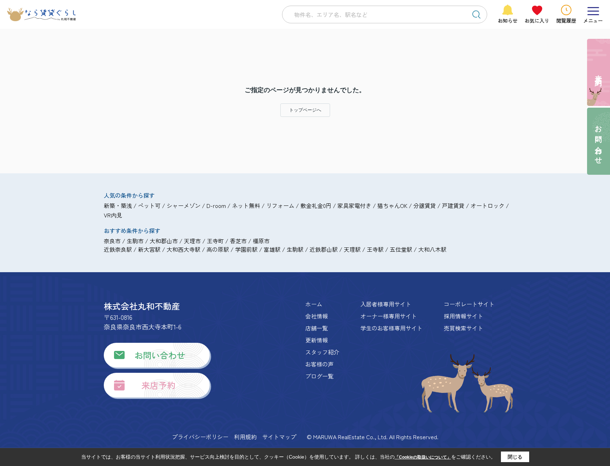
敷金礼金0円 (315, 205)
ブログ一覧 (319, 376)
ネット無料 (246, 205)
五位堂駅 (401, 249)
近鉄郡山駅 (324, 249)
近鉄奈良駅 (118, 249)
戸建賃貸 (453, 205)
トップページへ (305, 110)
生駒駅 (295, 249)
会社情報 (316, 316)
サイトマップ (279, 436)
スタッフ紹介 (322, 352)
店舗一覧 (316, 328)
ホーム (313, 304)
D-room (216, 205)
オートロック (487, 205)
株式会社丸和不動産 (142, 306)
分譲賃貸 (424, 205)
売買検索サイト (463, 328)
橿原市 (261, 241)
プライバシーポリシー (200, 436)
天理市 (192, 241)
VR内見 (113, 215)
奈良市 (112, 241)
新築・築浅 (118, 205)
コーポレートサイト (469, 304)
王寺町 (215, 241)
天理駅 (352, 249)
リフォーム (280, 205)
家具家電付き (354, 205)
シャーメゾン (184, 205)
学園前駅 (246, 249)
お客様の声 (319, 364)
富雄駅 (272, 249)
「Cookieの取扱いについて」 (423, 457)
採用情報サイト (463, 316)
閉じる (515, 457)
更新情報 (316, 340)
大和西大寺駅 (184, 249)
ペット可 (149, 205)
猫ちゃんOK (392, 205)
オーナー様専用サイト (388, 316)
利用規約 (245, 436)
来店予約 (158, 385)
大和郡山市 (164, 241)
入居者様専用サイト (385, 304)
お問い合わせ (159, 355)
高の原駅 (218, 249)
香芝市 (238, 241)
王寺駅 (375, 249)
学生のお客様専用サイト (391, 328)
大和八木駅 (432, 249)
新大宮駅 (149, 249)
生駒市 (135, 241)
